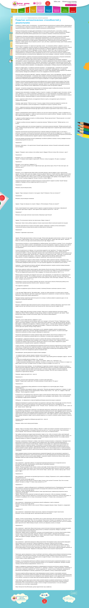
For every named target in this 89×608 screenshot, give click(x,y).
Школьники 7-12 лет (48, 10)
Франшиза (73, 11)
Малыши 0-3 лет (33, 10)
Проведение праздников (56, 10)
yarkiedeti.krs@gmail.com (21, 599)
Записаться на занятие (70, 5)
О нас (27, 10)
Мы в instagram (37, 3)
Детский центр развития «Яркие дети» (20, 3)
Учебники (21, 11)
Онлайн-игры (14, 10)
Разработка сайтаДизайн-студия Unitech (70, 598)
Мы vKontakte (40, 3)
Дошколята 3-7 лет (40, 10)
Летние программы (65, 10)
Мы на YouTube (34, 3)
